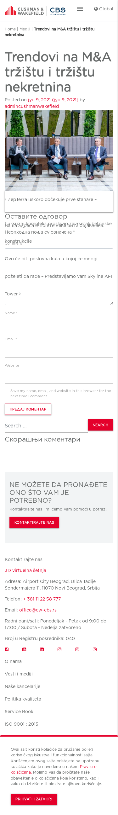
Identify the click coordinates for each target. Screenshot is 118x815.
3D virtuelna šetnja (25, 570)
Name (11, 313)
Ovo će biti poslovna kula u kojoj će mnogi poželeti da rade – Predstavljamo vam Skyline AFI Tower (58, 276)
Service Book (19, 711)
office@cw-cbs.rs (38, 609)
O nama (13, 661)
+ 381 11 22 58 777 (42, 598)
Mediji (25, 29)
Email (11, 339)
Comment (15, 243)
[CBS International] (35, 9)
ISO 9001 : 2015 (21, 724)
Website (12, 365)
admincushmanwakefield (32, 106)
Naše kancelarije (22, 686)
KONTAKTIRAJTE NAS (34, 523)
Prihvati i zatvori (33, 799)
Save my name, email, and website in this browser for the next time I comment (60, 393)
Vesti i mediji (19, 673)
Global (105, 8)
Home (10, 29)
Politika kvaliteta (23, 698)
